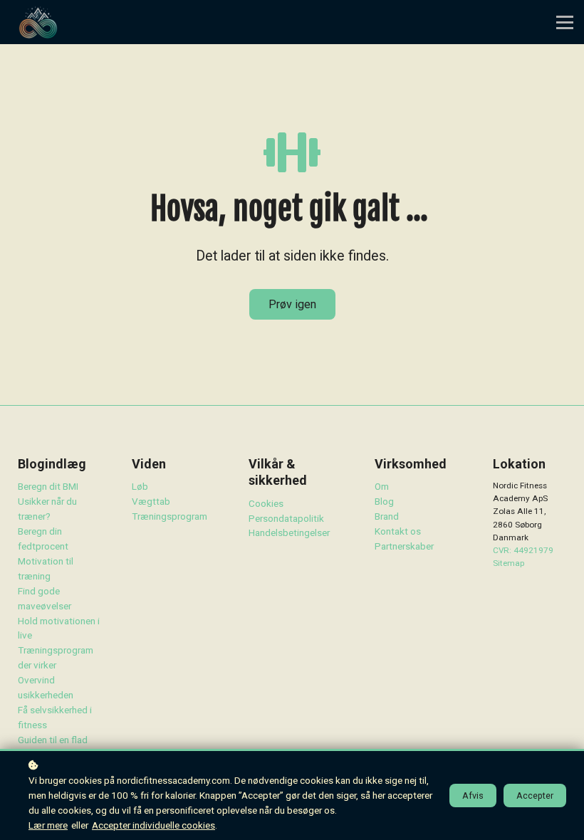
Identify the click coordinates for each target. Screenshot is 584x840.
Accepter (534, 795)
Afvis (473, 795)
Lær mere (48, 825)
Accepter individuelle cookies (153, 825)
